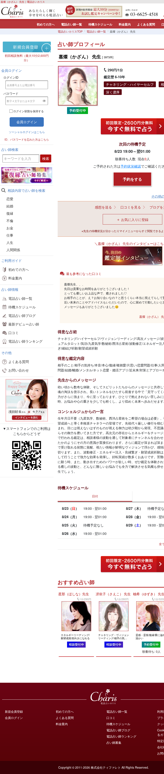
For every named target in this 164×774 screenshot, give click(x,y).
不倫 (9, 220)
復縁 (9, 213)
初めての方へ (46, 24)
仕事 (9, 235)
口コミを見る (130, 207)
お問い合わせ (18, 370)
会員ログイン (14, 718)
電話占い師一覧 (71, 24)
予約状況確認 (130, 166)
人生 (9, 242)
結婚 (9, 206)
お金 (9, 227)
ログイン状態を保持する (28, 111)
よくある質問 (146, 24)
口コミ (13, 332)
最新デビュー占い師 (23, 324)
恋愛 (9, 198)
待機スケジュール (100, 24)
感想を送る (103, 207)
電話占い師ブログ (22, 315)
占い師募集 (113, 742)
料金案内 (125, 24)
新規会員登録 (14, 711)
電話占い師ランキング (25, 341)
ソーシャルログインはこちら (27, 132)
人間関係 (13, 249)
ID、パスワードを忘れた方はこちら (26, 139)
